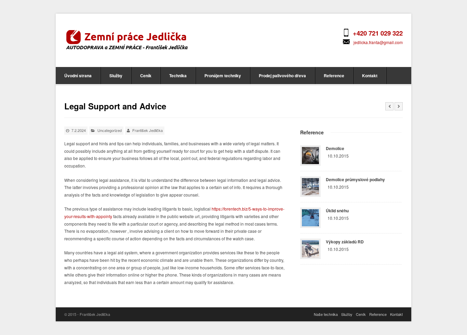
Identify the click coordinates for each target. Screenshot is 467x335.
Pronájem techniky (222, 75)
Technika (178, 75)
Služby (115, 75)
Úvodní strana (78, 75)
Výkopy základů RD (345, 242)
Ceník (145, 75)
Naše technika (326, 314)
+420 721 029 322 (378, 33)
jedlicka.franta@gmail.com (378, 42)
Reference (334, 75)
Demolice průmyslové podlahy (355, 179)
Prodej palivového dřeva (282, 75)
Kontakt (369, 75)
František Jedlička (147, 130)
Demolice (335, 148)
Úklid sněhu (337, 210)
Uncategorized (109, 130)
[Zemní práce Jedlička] (126, 39)
